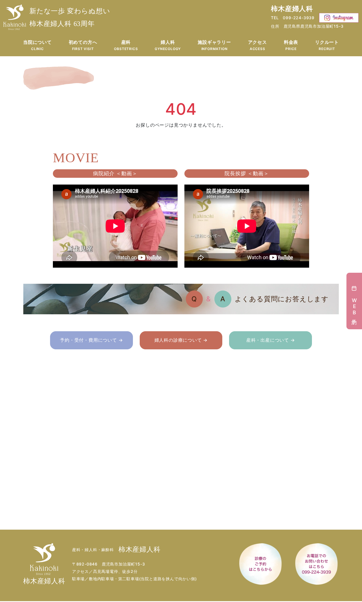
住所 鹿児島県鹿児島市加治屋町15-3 (307, 26)
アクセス (257, 45)
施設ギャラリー (214, 45)
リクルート (327, 45)
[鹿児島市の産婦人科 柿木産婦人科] (14, 17)
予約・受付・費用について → (91, 340)
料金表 (291, 45)
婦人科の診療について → (181, 340)
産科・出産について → (270, 340)
